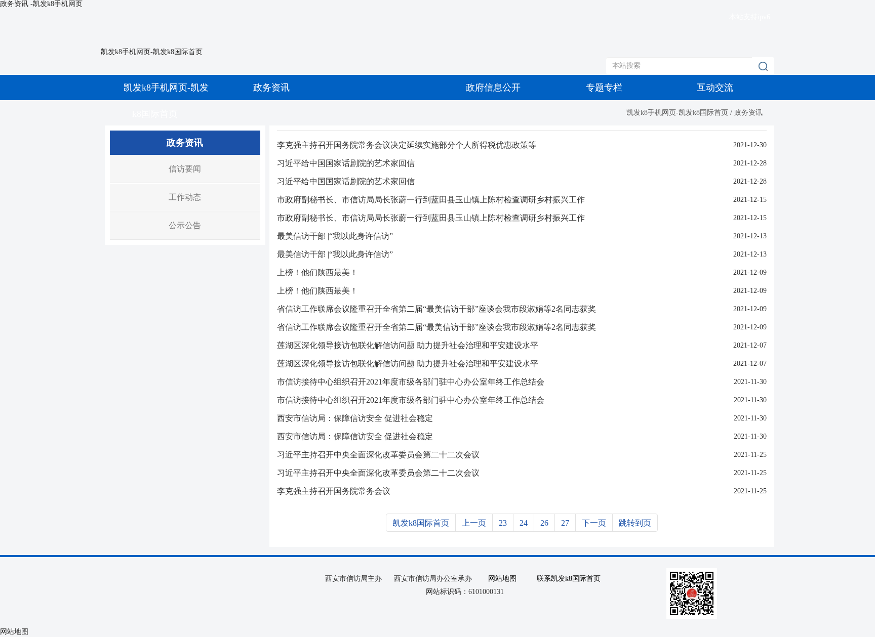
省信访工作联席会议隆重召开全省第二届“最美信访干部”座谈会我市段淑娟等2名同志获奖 (436, 309)
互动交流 (715, 87)
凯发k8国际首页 (420, 523)
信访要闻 (185, 168)
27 (565, 523)
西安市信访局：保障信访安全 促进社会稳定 (355, 418)
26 (544, 523)
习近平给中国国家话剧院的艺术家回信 (346, 163)
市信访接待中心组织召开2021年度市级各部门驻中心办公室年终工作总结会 (410, 381)
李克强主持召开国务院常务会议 (333, 491)
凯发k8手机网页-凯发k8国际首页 (152, 52)
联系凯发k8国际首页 (569, 578)
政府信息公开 (493, 87)
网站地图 (502, 578)
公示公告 (185, 225)
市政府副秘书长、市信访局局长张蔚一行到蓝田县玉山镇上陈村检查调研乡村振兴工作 (431, 199)
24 (524, 523)
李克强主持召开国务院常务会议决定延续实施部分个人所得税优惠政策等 (406, 145)
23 (503, 523)
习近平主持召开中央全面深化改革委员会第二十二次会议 (378, 454)
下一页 (594, 523)
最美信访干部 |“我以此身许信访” (335, 236)
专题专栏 (604, 87)
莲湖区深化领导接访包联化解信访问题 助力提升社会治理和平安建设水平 (407, 345)
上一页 (474, 523)
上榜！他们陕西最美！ (317, 272)
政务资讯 (271, 87)
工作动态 (185, 197)
